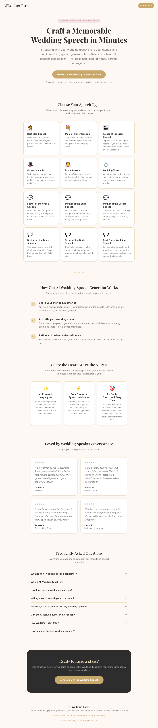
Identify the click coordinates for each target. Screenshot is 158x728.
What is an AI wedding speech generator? (54, 573)
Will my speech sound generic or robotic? (54, 598)
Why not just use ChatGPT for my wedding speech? (59, 606)
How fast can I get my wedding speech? (53, 631)
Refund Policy (98, 715)
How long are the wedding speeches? (51, 590)
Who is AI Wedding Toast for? (47, 582)
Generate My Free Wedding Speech (79, 680)
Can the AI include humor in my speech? (53, 614)
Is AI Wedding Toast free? (45, 623)
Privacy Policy (80, 715)
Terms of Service (61, 715)
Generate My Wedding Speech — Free (79, 74)
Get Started (146, 5)
